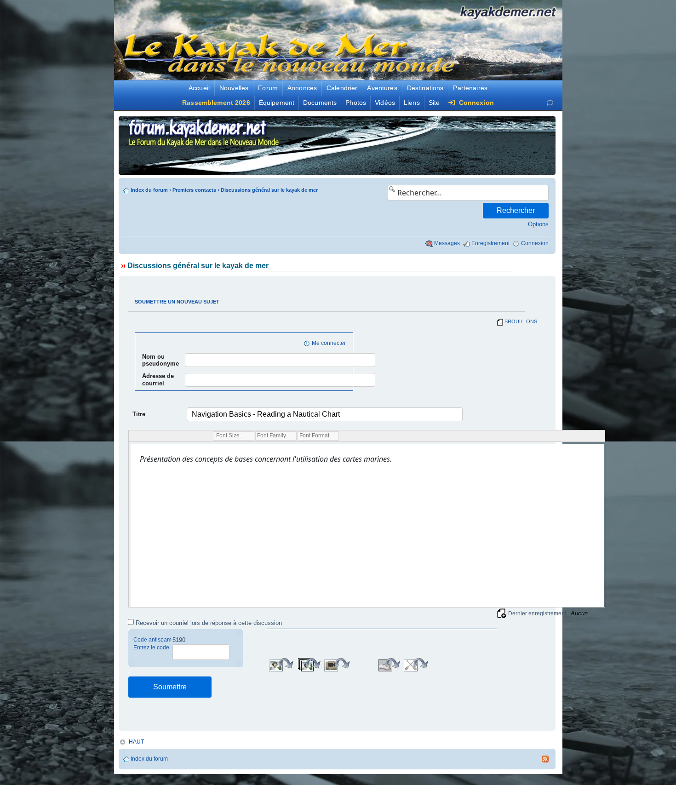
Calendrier (342, 88)
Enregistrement (490, 243)
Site (434, 102)
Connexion (475, 102)
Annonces (302, 88)
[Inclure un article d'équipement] (415, 664)
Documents (320, 102)
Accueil (199, 88)
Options (538, 224)
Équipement (276, 102)
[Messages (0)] (550, 103)
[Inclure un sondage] (441, 664)
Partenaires (470, 88)
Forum (268, 88)
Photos (355, 102)
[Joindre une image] (281, 664)
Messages (447, 243)
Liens (412, 102)
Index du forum (149, 190)
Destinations (425, 88)
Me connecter (329, 343)
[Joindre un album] (309, 664)
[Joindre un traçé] (389, 664)
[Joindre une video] (336, 664)
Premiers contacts (194, 190)
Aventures (382, 88)
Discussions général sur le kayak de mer (269, 190)
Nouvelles (233, 88)
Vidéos (385, 102)
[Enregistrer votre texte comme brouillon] (501, 612)
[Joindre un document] (467, 664)
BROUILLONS (520, 321)
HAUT (136, 742)
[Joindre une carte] (362, 664)
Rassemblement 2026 (216, 102)
